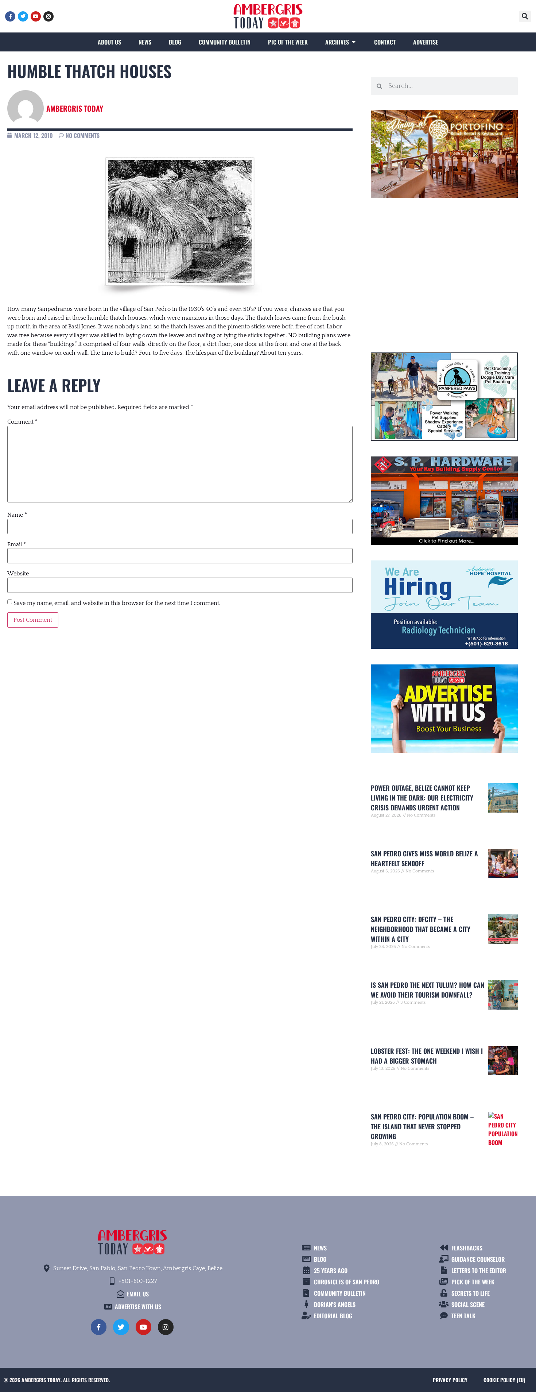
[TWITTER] (23, 16)
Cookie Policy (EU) (504, 1380)
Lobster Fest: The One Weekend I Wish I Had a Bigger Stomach (427, 1055)
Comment (22, 422)
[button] (525, 16)
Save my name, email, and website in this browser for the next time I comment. (116, 603)
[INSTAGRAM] (48, 16)
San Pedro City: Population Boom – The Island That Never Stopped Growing (422, 1126)
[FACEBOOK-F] (10, 16)
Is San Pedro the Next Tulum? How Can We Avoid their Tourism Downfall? (427, 989)
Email (16, 544)
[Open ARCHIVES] (354, 42)
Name (17, 515)
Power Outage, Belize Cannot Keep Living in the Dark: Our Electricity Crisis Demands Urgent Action (422, 797)
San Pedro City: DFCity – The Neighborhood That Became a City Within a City (420, 929)
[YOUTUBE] (36, 16)
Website (18, 574)
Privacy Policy (450, 1380)
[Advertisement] (444, 272)
